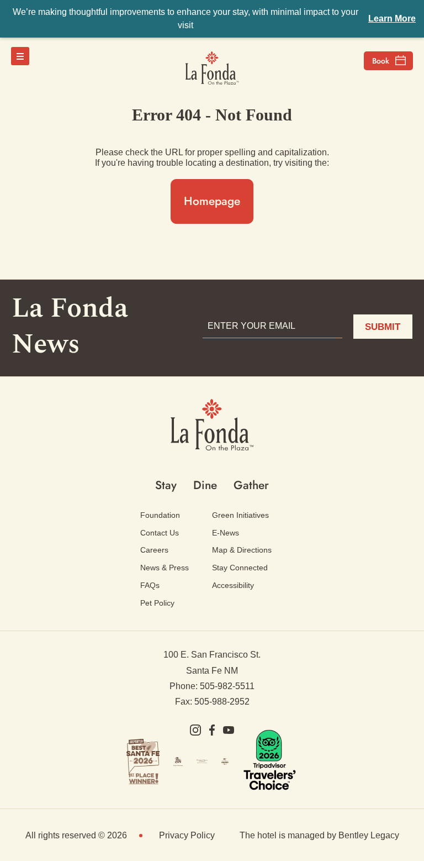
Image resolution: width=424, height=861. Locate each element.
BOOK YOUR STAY (388, 60)
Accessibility (233, 585)
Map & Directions (242, 549)
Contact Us (159, 532)
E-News (225, 532)
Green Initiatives (240, 515)
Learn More (392, 18)
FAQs (150, 585)
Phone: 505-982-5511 (212, 686)
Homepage (212, 201)
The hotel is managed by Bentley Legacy (319, 835)
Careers (154, 549)
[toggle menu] (20, 56)
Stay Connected (240, 567)
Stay (166, 485)
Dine (205, 485)
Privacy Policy (187, 835)
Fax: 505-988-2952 (212, 701)
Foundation (160, 515)
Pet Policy (157, 603)
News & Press (164, 567)
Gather (251, 485)
